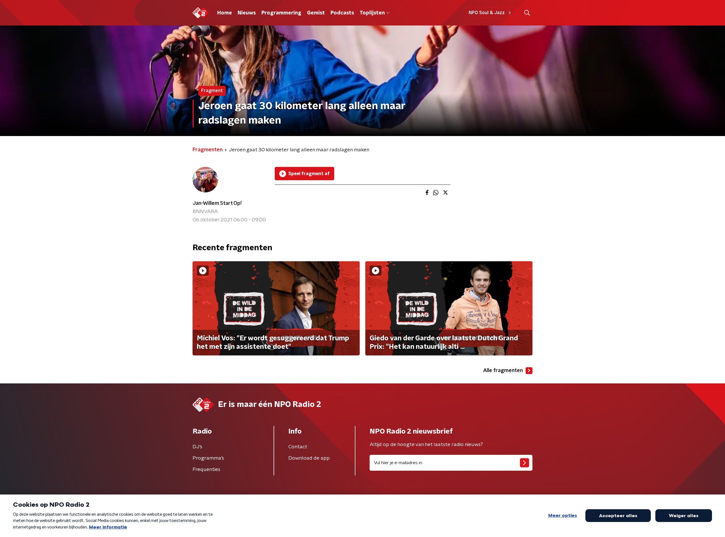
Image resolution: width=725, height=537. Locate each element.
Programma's (208, 458)
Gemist (316, 13)
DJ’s (197, 446)
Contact (297, 446)
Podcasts (342, 13)
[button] (526, 13)
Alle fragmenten (503, 370)
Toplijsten (372, 13)
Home (224, 13)
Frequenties (206, 469)
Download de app (309, 458)
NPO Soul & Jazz (487, 12)
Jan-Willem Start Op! (217, 203)
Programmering (281, 13)
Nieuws (247, 13)
